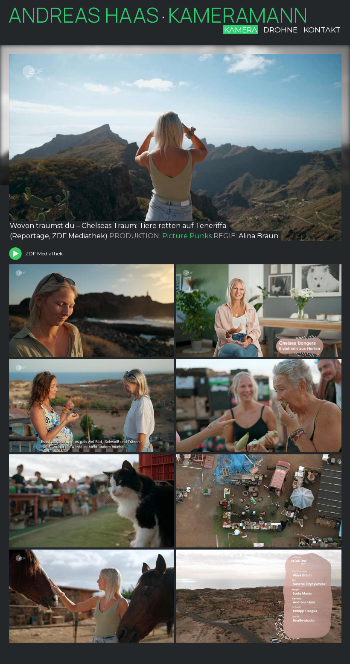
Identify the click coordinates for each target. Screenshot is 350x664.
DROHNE (280, 29)
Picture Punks (187, 236)
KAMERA (240, 29)
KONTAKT (322, 29)
